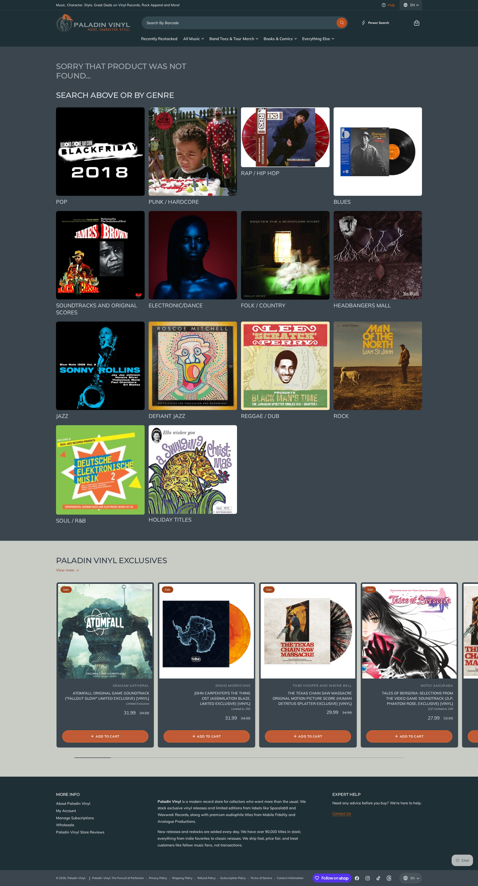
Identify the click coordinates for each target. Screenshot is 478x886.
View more (65, 570)
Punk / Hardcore (174, 201)
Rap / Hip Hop (260, 173)
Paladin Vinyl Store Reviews (80, 832)
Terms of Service (261, 878)
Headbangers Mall (362, 305)
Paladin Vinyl (76, 878)
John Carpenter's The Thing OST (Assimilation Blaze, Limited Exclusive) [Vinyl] (222, 698)
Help (391, 5)
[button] (416, 22)
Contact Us (341, 813)
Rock (341, 415)
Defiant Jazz (167, 415)
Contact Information (290, 878)
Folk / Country (263, 305)
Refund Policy (206, 878)
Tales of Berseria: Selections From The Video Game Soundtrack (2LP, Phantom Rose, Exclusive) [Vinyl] (417, 698)
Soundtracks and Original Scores (96, 309)
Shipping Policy (182, 878)
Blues (342, 201)
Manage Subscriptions (75, 818)
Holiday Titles (170, 519)
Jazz (62, 415)
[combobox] (245, 22)
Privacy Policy (158, 878)
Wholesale (65, 824)
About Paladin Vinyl (73, 803)
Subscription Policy (232, 878)
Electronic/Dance (176, 305)
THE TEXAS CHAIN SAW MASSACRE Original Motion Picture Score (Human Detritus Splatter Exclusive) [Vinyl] (312, 698)
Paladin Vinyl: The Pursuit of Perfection (118, 878)
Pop (61, 201)
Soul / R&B (71, 520)
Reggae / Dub (260, 415)
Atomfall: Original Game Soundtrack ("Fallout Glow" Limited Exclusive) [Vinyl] (107, 696)
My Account (66, 810)
